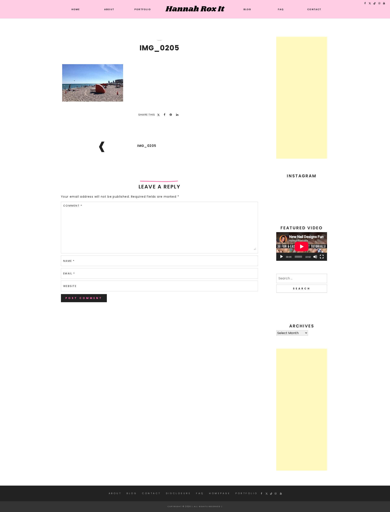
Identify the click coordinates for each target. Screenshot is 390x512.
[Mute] (315, 257)
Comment (72, 205)
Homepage (219, 493)
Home (76, 9)
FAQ (281, 9)
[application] (301, 246)
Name (69, 261)
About (109, 9)
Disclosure (178, 493)
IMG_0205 (146, 145)
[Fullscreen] (322, 257)
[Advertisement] (301, 98)
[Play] (282, 257)
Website (70, 286)
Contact (314, 9)
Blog (247, 9)
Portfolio (142, 9)
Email (69, 273)
